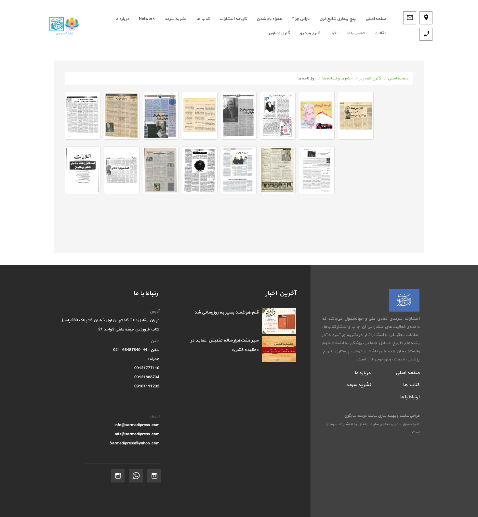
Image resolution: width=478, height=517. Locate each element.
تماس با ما (356, 33)
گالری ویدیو (310, 33)
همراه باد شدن (269, 19)
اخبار (333, 33)
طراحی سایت (408, 416)
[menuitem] (371, 19)
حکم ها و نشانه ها (337, 78)
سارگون (350, 416)
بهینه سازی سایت (381, 416)
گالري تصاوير (370, 78)
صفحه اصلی (398, 78)
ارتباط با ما (409, 397)
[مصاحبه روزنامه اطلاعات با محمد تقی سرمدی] (277, 115)
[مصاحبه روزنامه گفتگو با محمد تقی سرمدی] (355, 115)
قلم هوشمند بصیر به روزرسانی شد (226, 312)
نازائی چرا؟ (301, 19)
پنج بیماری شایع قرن (337, 19)
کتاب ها (203, 19)
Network (147, 19)
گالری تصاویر (279, 33)
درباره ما (122, 19)
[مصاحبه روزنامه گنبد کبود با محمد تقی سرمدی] (160, 115)
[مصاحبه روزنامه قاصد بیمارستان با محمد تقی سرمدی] (199, 115)
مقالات (380, 33)
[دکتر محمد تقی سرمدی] (316, 115)
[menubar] (238, 26)
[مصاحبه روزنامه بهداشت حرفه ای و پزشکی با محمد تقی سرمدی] (199, 170)
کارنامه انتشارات (233, 19)
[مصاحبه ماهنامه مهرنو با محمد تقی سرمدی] (238, 170)
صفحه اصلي (375, 19)
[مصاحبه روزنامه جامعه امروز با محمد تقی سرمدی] (82, 115)
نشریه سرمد (175, 19)
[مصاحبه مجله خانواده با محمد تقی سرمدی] (277, 170)
